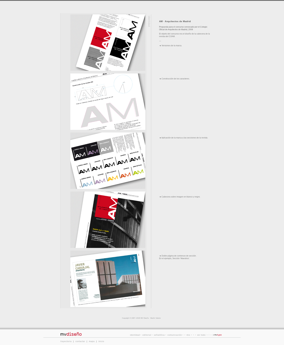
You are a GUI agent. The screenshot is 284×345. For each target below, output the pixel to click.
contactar (80, 341)
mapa (92, 341)
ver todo (201, 335)
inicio (101, 341)
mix (188, 335)
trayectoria (66, 341)
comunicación (174, 335)
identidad (135, 335)
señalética (159, 335)
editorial (146, 335)
